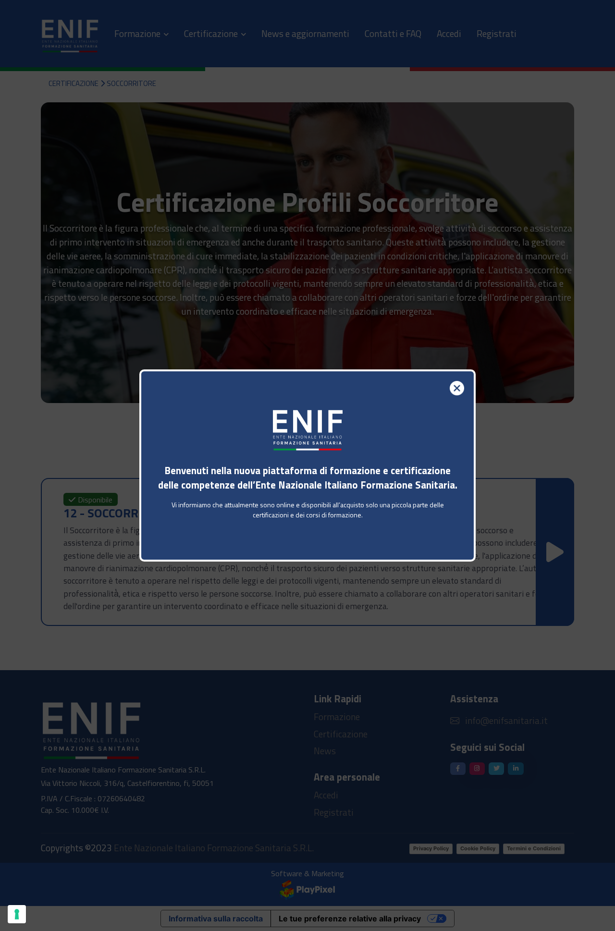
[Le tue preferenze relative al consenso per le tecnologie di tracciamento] (17, 914)
